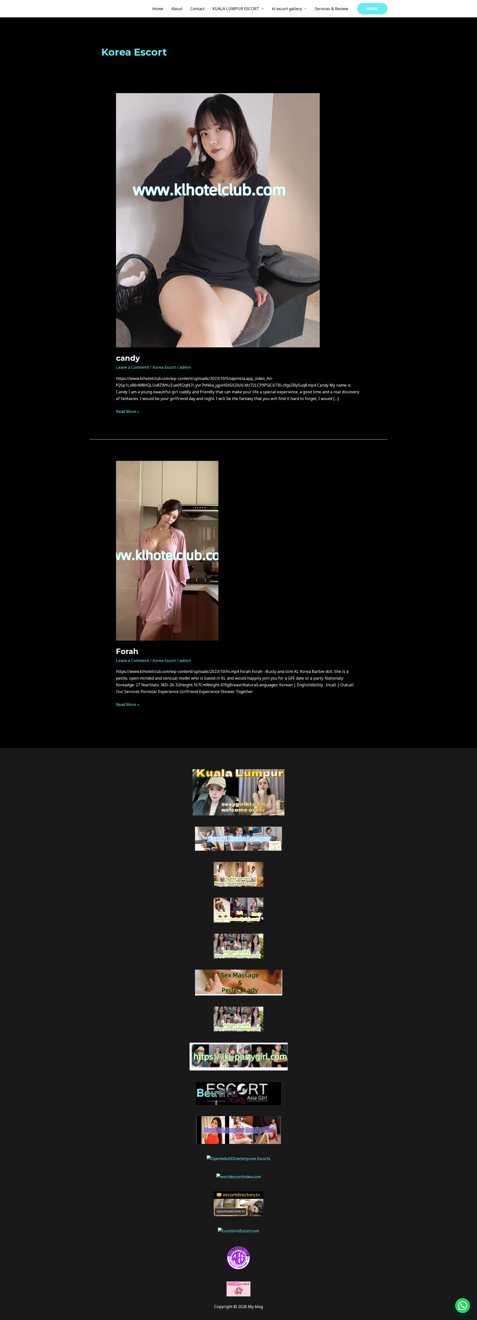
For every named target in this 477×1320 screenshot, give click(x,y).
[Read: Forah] (167, 550)
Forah (127, 651)
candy (128, 358)
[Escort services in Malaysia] (238, 1288)
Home (157, 8)
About (176, 8)
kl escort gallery (287, 8)
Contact (197, 8)
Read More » (127, 411)
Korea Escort (164, 367)
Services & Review (331, 8)
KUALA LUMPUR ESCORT (235, 8)
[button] (372, 8)
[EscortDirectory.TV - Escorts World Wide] (238, 1203)
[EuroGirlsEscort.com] (238, 1230)
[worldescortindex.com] (238, 1176)
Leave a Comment (132, 367)
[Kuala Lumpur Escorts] (238, 1257)
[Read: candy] (218, 220)
